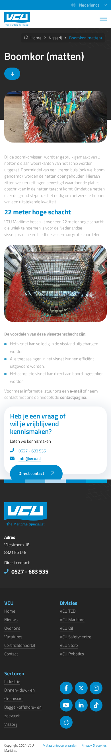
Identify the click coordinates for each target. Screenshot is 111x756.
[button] (89, 5)
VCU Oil (66, 628)
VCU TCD (68, 611)
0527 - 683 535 (32, 451)
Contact (11, 654)
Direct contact (31, 473)
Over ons (12, 628)
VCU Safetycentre (75, 636)
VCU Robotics (72, 654)
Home (36, 37)
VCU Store (69, 645)
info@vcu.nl (29, 458)
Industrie (12, 681)
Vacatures (13, 636)
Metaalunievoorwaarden (60, 745)
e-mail (76, 391)
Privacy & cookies (94, 745)
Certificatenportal (19, 645)
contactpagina (73, 397)
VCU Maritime (72, 619)
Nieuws (11, 619)
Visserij (55, 37)
